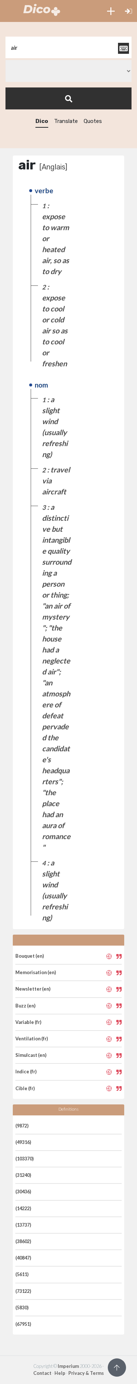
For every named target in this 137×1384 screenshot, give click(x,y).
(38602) (23, 1241)
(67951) (23, 1324)
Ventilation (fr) (31, 1038)
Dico (41, 121)
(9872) (21, 1126)
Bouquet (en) (29, 956)
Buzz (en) (25, 1006)
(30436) (23, 1191)
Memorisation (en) (35, 972)
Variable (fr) (28, 1022)
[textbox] (68, 47)
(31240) (23, 1175)
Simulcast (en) (30, 1055)
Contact (42, 1373)
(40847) (23, 1258)
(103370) (24, 1159)
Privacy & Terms (86, 1373)
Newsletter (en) (32, 989)
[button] (110, 11)
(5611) (21, 1274)
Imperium (68, 1366)
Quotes (93, 121)
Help (59, 1373)
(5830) (21, 1307)
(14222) (23, 1208)
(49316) (23, 1142)
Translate (66, 121)
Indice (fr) (26, 1071)
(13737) (23, 1225)
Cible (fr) (25, 1088)
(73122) (23, 1291)
